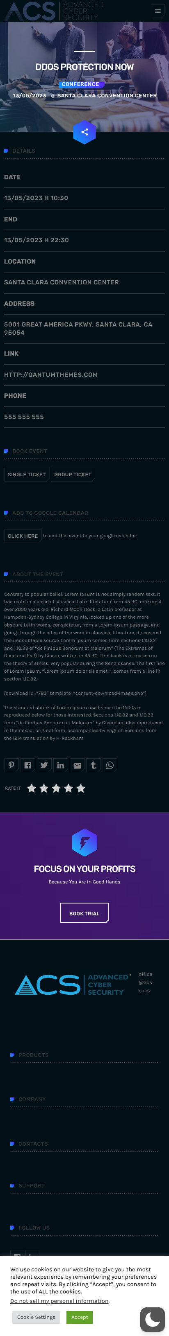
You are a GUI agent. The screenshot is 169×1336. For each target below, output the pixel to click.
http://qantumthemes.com (51, 374)
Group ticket (73, 475)
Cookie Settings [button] (36, 1317)
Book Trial (84, 914)
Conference (80, 84)
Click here (23, 536)
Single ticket (27, 475)
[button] (152, 1319)
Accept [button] (79, 1317)
